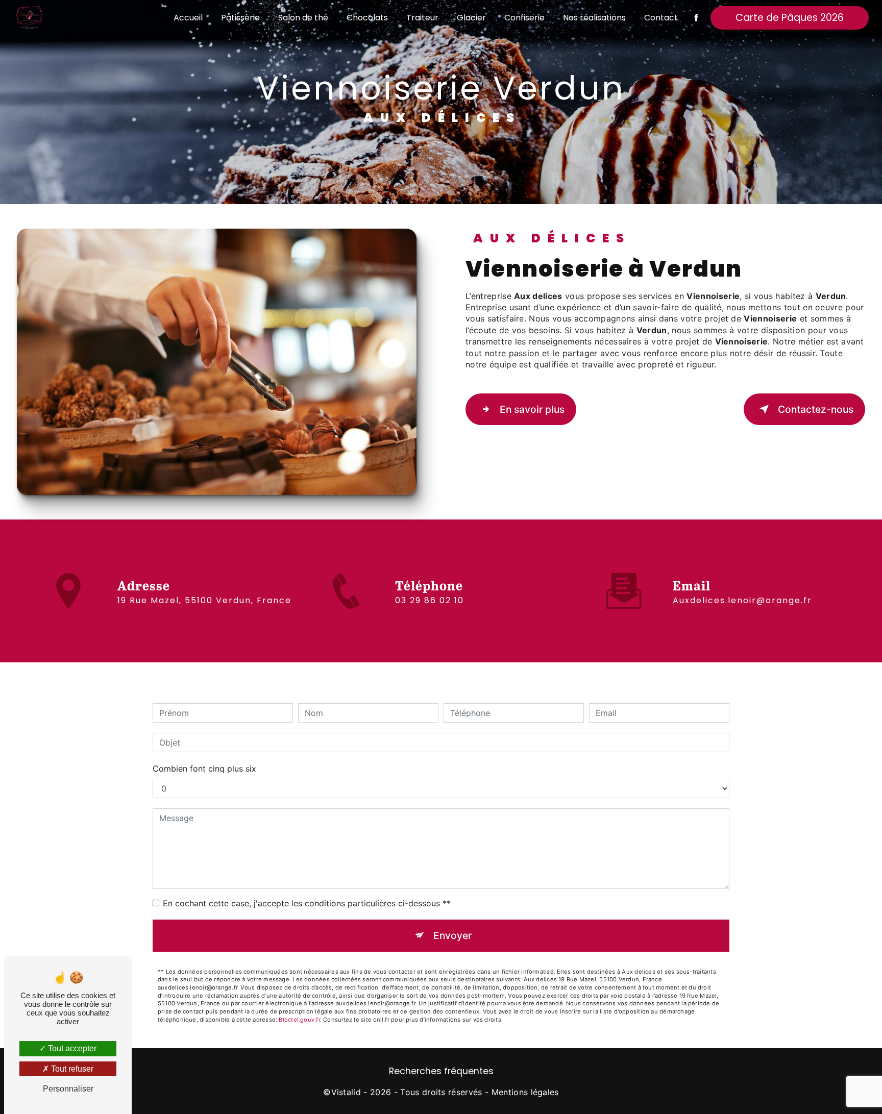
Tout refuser (71, 1069)
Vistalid (346, 1092)
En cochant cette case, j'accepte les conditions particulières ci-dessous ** (307, 903)
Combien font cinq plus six (204, 768)
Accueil (188, 17)
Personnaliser (68, 1088)
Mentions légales (525, 1092)
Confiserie (524, 17)
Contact (661, 17)
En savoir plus (532, 409)
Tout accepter (71, 1048)
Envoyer (452, 935)
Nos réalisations (594, 17)
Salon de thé (303, 17)
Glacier (471, 17)
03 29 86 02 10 (429, 600)
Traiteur (422, 17)
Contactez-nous (815, 409)
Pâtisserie (240, 17)
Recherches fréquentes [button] (441, 1071)
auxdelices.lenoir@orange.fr (742, 600)
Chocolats (367, 17)
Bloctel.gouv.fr (299, 1019)
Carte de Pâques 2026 (790, 17)
